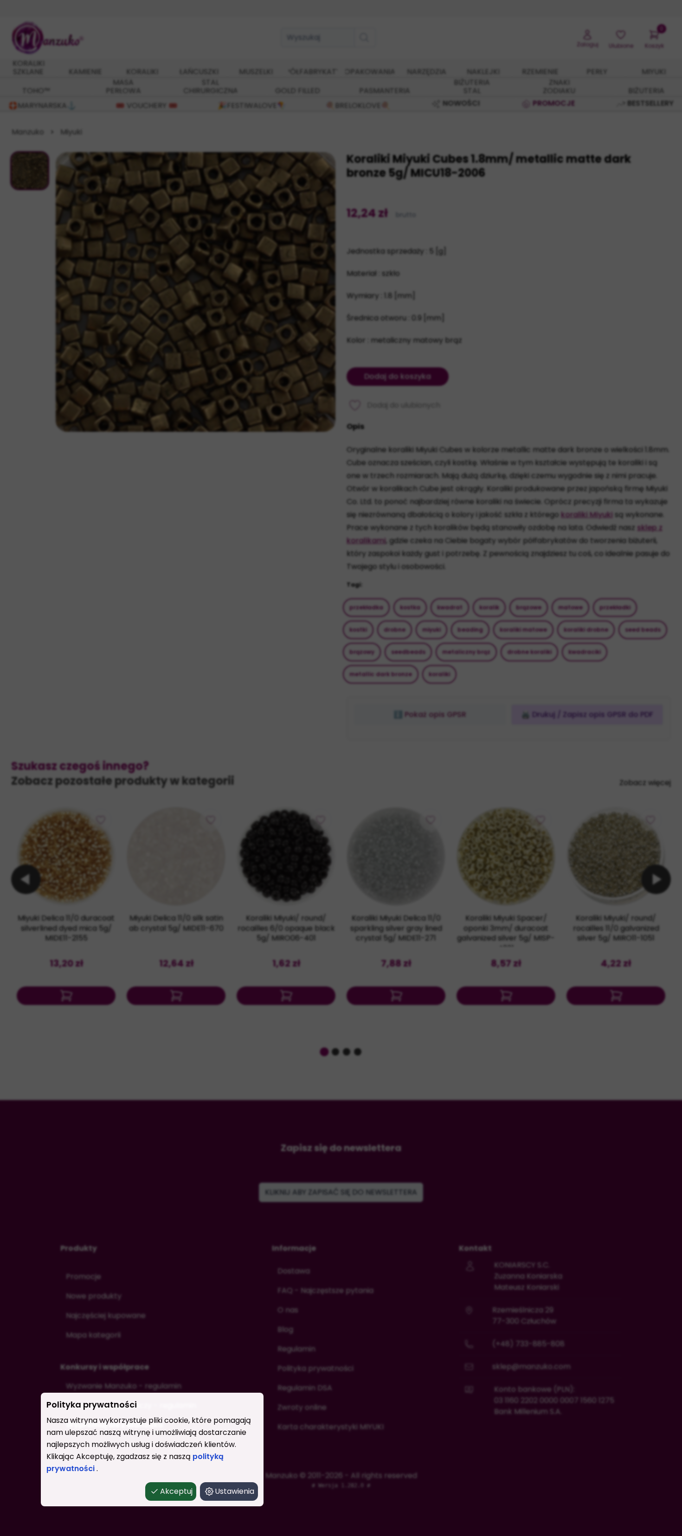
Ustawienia (234, 1491)
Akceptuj (176, 1491)
